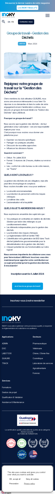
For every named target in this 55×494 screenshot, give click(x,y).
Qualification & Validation (12, 397)
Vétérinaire (37, 348)
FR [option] (12, 22)
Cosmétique (38, 358)
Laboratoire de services (43, 363)
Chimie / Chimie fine (41, 353)
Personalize (13, 484)
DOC (4, 348)
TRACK (5, 363)
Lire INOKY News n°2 (27, 8)
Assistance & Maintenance (13, 402)
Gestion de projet (9, 392)
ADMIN (5, 343)
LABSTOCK (7, 353)
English (8, 493)
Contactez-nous (26, 22)
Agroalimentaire (39, 368)
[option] (12, 22)
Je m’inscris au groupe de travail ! (27, 286)
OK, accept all (14, 479)
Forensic (36, 373)
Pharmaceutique (39, 343)
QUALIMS (6, 358)
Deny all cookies (32, 479)
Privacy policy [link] (29, 484)
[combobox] (6, 492)
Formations (6, 387)
